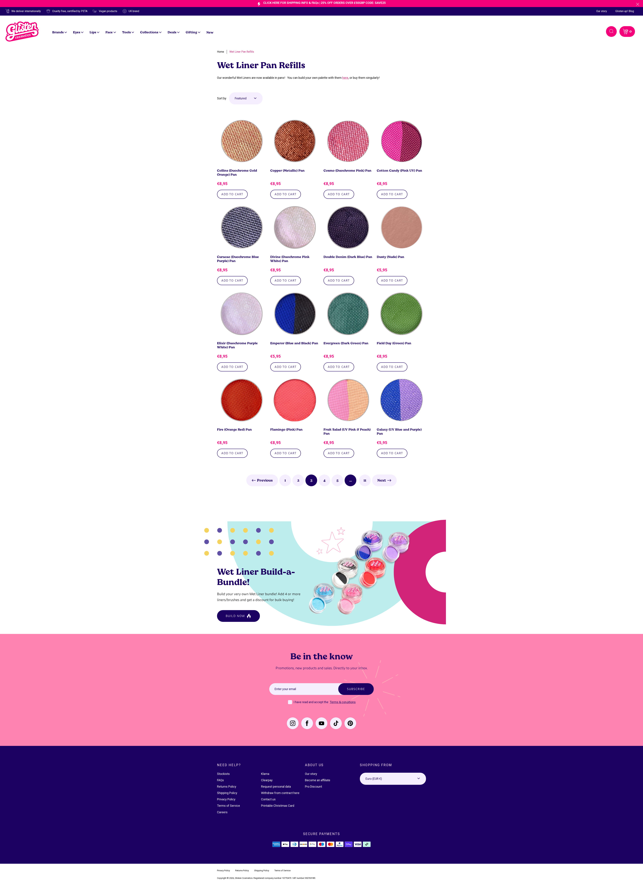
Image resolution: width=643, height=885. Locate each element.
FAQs (220, 780)
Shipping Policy (227, 793)
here (345, 77)
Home (220, 51)
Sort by (221, 98)
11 (365, 480)
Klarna (265, 774)
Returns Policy (226, 786)
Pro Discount (313, 786)
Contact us (268, 799)
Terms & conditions (343, 702)
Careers (222, 812)
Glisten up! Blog (624, 11)
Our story (601, 11)
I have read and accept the (311, 702)
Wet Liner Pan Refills (241, 51)
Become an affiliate (317, 780)
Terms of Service (228, 805)
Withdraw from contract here (280, 793)
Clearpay (267, 780)
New (209, 32)
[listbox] (246, 98)
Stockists (223, 774)
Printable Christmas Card (277, 805)
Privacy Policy (226, 799)
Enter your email (285, 689)
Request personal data (276, 786)
